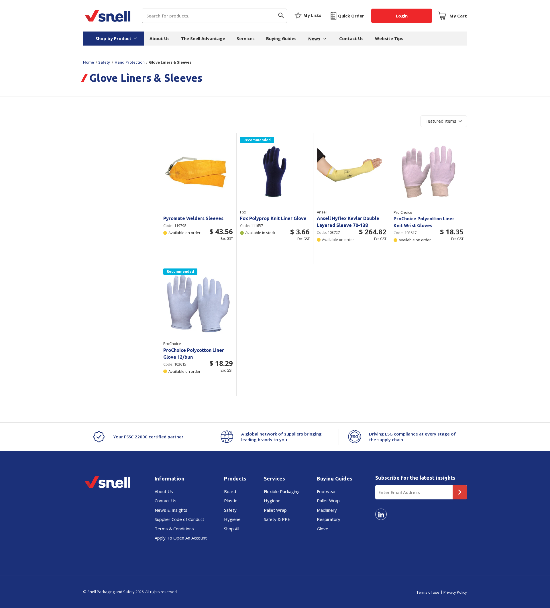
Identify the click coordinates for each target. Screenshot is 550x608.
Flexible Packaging (282, 491)
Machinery (327, 510)
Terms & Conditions (174, 528)
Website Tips (389, 38)
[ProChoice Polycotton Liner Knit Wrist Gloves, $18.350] (428, 172)
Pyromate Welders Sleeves (193, 218)
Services (246, 38)
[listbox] (444, 121)
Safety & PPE (277, 519)
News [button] (314, 39)
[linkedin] (381, 514)
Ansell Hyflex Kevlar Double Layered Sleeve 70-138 (348, 222)
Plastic (230, 500)
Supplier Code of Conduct (179, 519)
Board (230, 491)
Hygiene (232, 519)
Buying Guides (281, 38)
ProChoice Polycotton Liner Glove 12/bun (193, 354)
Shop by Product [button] (113, 38)
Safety (230, 510)
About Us (160, 38)
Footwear (326, 491)
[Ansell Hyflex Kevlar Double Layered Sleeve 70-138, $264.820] (351, 172)
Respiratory (328, 519)
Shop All (231, 528)
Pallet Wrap (275, 510)
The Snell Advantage (203, 38)
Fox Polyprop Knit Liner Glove (273, 218)
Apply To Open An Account (181, 538)
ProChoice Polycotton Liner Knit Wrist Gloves (424, 222)
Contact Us (351, 38)
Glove (322, 528)
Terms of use (428, 592)
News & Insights (171, 510)
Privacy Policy (455, 592)
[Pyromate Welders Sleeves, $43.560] (198, 172)
